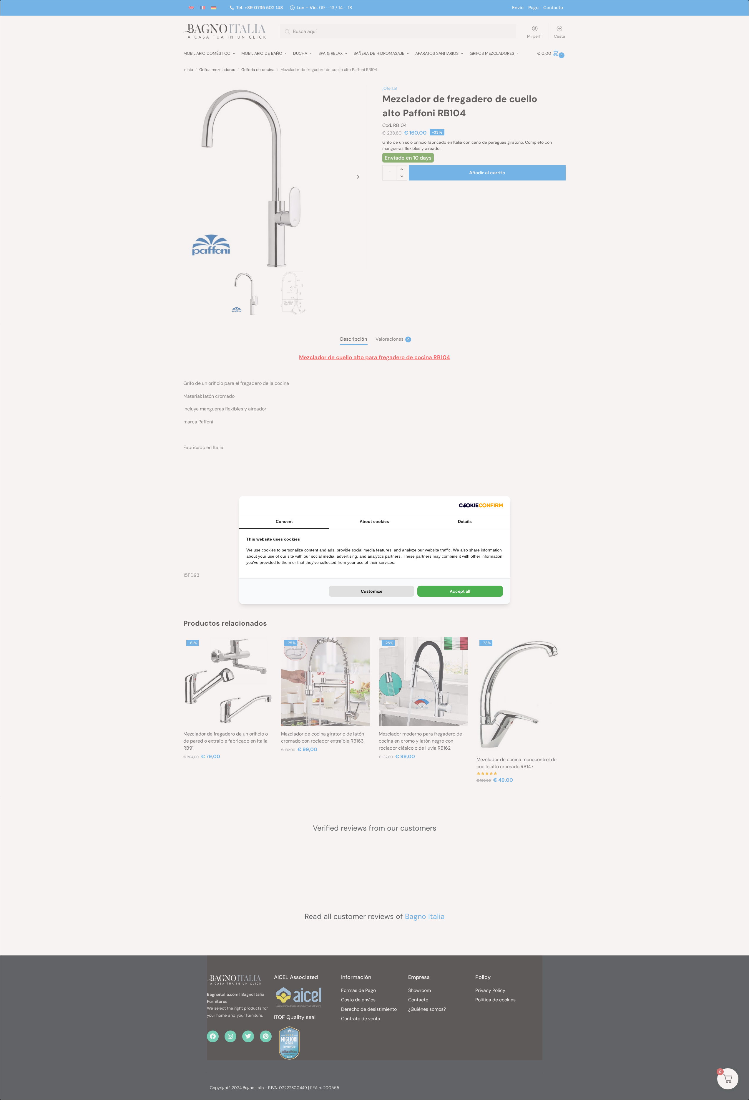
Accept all (460, 591)
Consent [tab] (284, 521)
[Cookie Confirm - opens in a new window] (481, 505)
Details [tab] (465, 521)
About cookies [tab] (374, 521)
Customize (371, 591)
